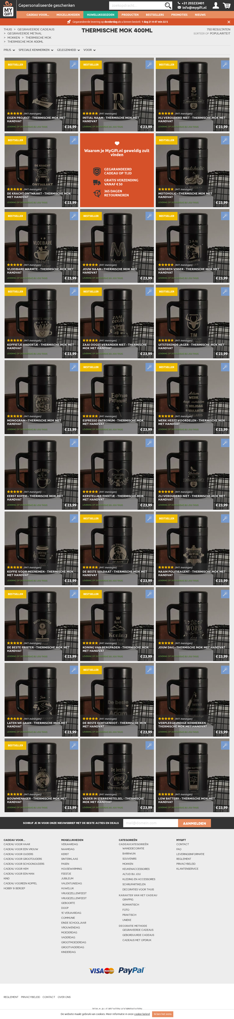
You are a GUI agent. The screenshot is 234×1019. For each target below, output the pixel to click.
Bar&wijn (128, 853)
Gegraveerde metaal (24, 33)
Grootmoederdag (73, 942)
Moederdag (69, 932)
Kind (7, 878)
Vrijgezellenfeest (74, 893)
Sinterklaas (69, 858)
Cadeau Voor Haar (17, 844)
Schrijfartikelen (134, 884)
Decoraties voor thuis (138, 889)
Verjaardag (69, 844)
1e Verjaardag (71, 912)
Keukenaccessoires (136, 868)
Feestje (66, 873)
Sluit (229, 21)
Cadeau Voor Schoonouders (24, 863)
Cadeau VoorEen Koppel (20, 883)
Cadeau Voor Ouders (18, 854)
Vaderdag (68, 937)
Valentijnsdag (71, 883)
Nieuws (200, 15)
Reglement (183, 858)
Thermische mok (38, 37)
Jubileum (67, 878)
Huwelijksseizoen (100, 15)
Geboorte (68, 903)
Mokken (13, 37)
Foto (125, 909)
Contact (182, 844)
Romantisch (130, 904)
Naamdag (67, 849)
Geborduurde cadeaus (138, 935)
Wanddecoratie (133, 848)
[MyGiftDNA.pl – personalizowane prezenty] (8, 9)
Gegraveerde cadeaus (36, 29)
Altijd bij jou (131, 874)
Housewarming (71, 868)
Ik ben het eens (162, 1014)
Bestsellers (155, 15)
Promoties (179, 15)
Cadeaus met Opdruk (136, 940)
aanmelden (194, 823)
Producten (130, 15)
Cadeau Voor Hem (16, 868)
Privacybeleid (185, 863)
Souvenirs (129, 858)
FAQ (178, 849)
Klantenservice (187, 868)
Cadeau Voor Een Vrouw (21, 849)
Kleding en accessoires (138, 879)
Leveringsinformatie (189, 854)
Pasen (65, 863)
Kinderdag (68, 952)
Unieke (126, 920)
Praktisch (129, 914)
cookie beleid (142, 1014)
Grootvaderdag (72, 947)
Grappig (127, 899)
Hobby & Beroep (14, 888)
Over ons (64, 997)
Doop (65, 907)
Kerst (65, 854)
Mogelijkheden (68, 15)
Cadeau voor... (38, 15)
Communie (68, 917)
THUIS (8, 29)
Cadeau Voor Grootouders (23, 858)
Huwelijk (67, 888)
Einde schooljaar (73, 922)
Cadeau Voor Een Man (19, 873)
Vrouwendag (70, 927)
